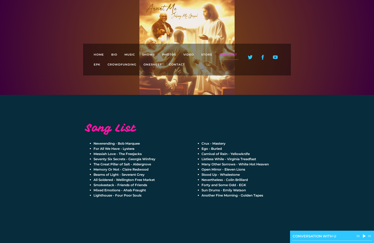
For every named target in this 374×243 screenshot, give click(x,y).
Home (99, 54)
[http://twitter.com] (250, 57)
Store (206, 54)
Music (129, 54)
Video (188, 54)
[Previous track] (358, 236)
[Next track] (369, 236)
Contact (177, 64)
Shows (148, 54)
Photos (169, 54)
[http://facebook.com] (262, 57)
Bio (114, 54)
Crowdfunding (122, 64)
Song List (228, 54)
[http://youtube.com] (275, 57)
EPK (97, 64)
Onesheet (152, 64)
